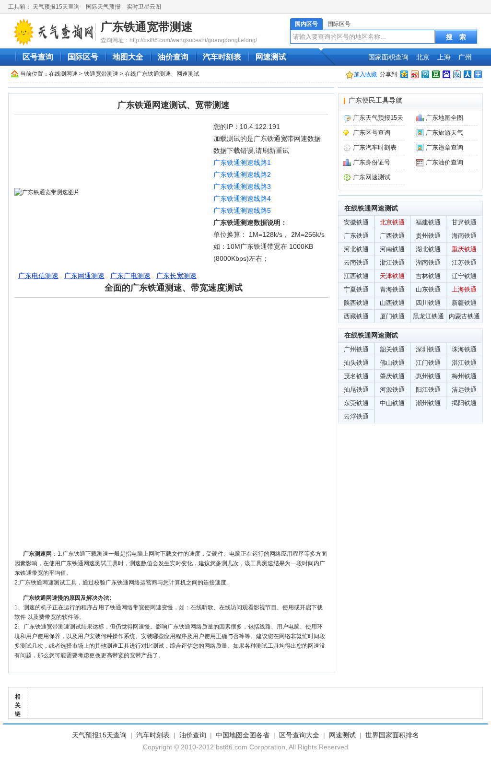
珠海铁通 (464, 349)
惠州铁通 (428, 376)
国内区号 (306, 24)
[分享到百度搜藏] (446, 74)
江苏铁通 (464, 262)
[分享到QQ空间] (403, 74)
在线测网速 (63, 73)
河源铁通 (392, 389)
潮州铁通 (428, 403)
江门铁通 (428, 362)
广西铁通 (392, 235)
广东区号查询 (371, 132)
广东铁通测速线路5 (242, 210)
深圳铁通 (428, 349)
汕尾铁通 (356, 389)
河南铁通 (392, 249)
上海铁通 (464, 289)
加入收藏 (365, 74)
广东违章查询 (444, 147)
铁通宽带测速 (101, 73)
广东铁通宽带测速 (147, 26)
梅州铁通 (464, 376)
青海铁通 (392, 289)
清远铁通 (464, 389)
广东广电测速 (130, 276)
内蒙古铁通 (464, 316)
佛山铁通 (392, 362)
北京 (423, 57)
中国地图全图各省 (242, 735)
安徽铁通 (356, 222)
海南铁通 (464, 235)
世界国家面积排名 (392, 735)
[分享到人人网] (467, 74)
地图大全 (128, 57)
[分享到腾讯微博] (425, 74)
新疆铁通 (464, 302)
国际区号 (339, 24)
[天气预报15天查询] (53, 31)
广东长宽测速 (176, 276)
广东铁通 (356, 235)
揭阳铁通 (464, 403)
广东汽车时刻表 (375, 147)
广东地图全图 (444, 117)
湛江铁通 (464, 362)
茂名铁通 (356, 376)
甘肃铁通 (464, 222)
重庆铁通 (464, 249)
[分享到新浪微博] (414, 74)
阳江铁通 (428, 389)
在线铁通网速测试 (371, 208)
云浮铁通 (356, 416)
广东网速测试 (371, 177)
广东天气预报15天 (378, 117)
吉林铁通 (428, 276)
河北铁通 (356, 249)
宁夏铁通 (356, 289)
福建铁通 (428, 222)
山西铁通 (392, 302)
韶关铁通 (392, 349)
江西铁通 (356, 276)
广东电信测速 (38, 276)
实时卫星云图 (144, 6)
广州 (465, 57)
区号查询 (38, 57)
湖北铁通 (428, 249)
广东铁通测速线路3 (242, 186)
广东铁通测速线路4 (242, 198)
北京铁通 (392, 222)
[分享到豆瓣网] (435, 74)
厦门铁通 (392, 316)
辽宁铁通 (464, 276)
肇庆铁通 (392, 376)
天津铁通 (392, 276)
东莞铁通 (356, 403)
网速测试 (271, 57)
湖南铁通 (428, 262)
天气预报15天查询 (56, 6)
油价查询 (173, 57)
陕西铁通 (356, 302)
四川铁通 (428, 302)
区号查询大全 (299, 735)
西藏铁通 (356, 316)
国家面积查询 (388, 57)
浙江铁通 (392, 262)
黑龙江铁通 (428, 316)
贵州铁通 (428, 235)
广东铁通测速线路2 (242, 174)
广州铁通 (356, 349)
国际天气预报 (103, 6)
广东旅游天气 (444, 132)
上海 (444, 57)
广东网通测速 (84, 276)
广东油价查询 (444, 162)
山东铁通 (428, 289)
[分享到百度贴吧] (456, 74)
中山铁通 (392, 403)
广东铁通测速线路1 (242, 162)
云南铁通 (356, 262)
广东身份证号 (371, 162)
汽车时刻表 (222, 57)
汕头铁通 (356, 362)
